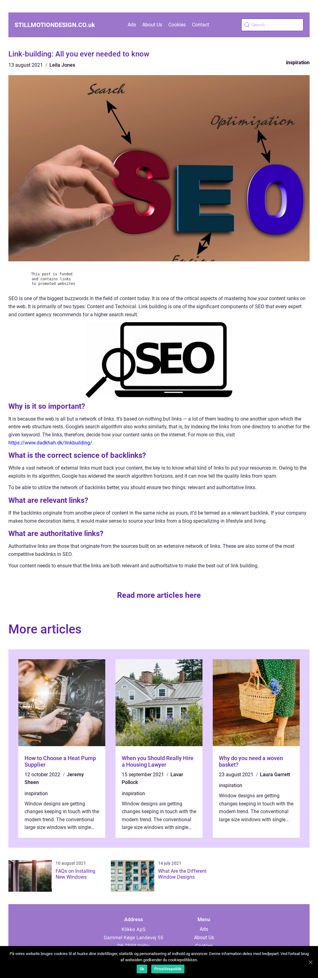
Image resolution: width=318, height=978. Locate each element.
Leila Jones (62, 65)
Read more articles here (159, 595)
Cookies (177, 25)
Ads (132, 25)
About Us (152, 25)
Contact (200, 25)
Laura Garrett (275, 774)
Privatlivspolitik (167, 969)
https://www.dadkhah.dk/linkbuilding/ (50, 443)
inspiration (298, 62)
